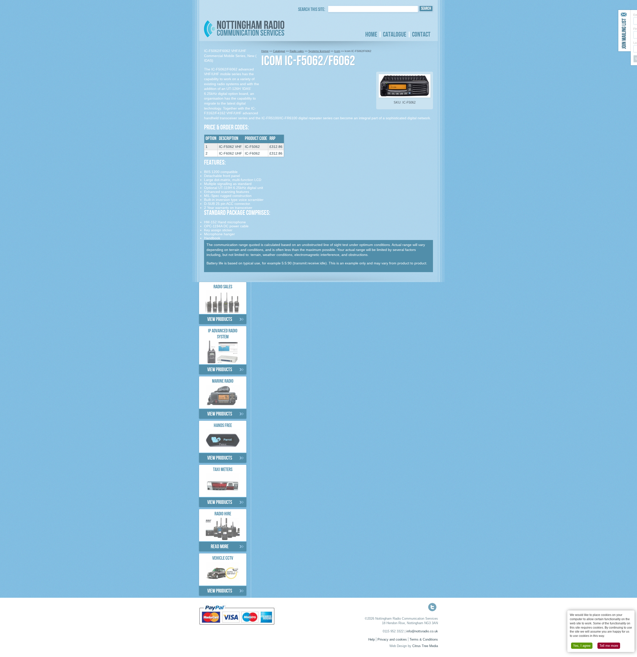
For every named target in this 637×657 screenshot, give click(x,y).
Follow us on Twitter (432, 607)
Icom (337, 51)
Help (371, 639)
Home (371, 34)
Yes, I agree (581, 646)
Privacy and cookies (392, 639)
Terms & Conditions (424, 639)
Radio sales (297, 51)
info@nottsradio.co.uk (422, 631)
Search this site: (311, 9)
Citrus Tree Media (425, 646)
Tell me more (608, 646)
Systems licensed (319, 51)
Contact (421, 34)
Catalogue (394, 34)
